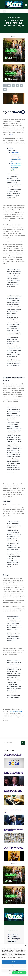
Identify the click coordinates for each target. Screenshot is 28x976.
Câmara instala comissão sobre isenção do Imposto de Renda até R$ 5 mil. (16, 157)
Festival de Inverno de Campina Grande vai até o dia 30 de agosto (13, 848)
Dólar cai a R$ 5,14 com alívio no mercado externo (13, 829)
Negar (14, 966)
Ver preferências (14, 970)
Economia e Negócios (14, 17)
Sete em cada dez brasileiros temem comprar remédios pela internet (13, 792)
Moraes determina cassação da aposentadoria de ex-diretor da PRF (13, 811)
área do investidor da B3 (16, 711)
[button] (25, 946)
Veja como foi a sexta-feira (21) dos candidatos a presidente (13, 755)
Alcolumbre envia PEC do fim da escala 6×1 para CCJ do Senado (13, 773)
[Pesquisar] (27, 5)
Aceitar (14, 961)
